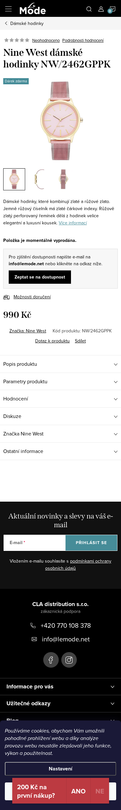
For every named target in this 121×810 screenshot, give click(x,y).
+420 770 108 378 (66, 625)
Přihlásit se (91, 543)
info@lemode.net (66, 639)
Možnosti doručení (32, 296)
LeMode (51, 660)
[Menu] (8, 8)
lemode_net (69, 660)
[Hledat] (89, 8)
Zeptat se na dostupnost (40, 277)
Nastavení (60, 768)
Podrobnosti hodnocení (83, 40)
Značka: (27, 331)
